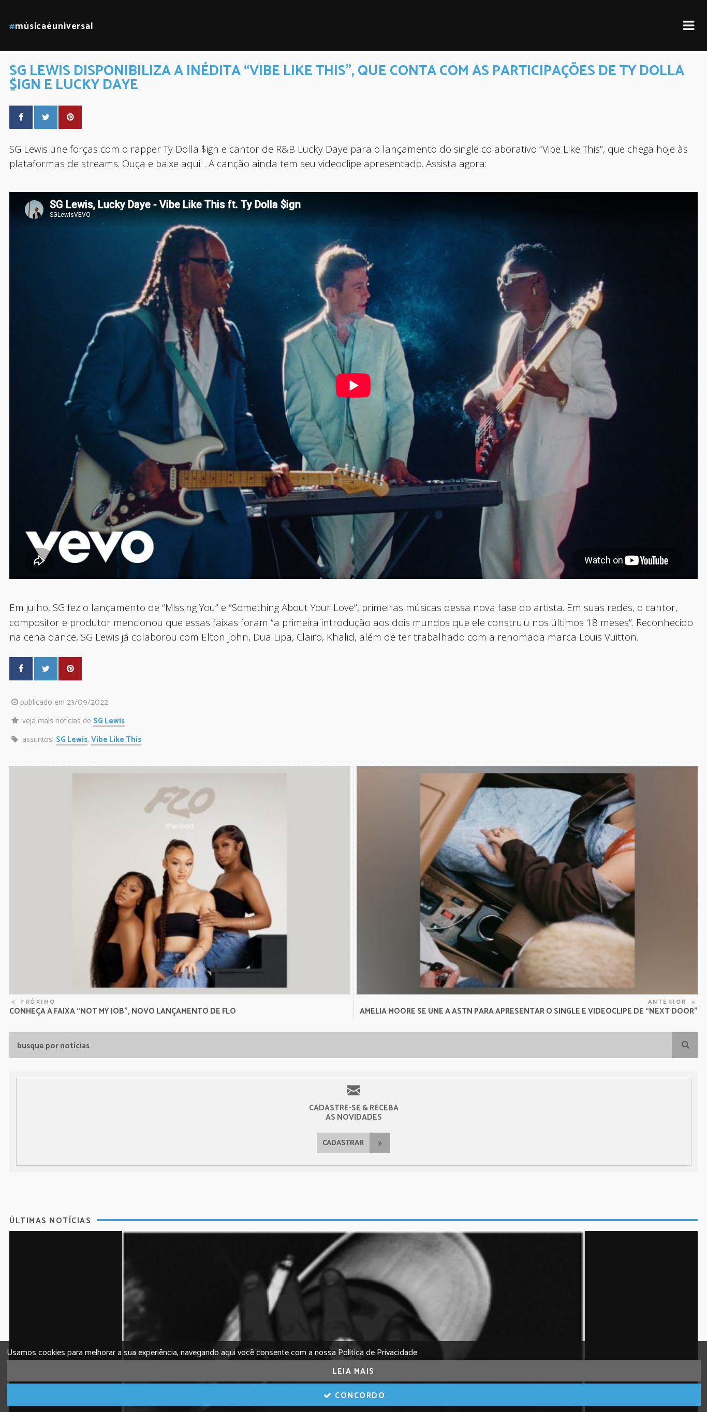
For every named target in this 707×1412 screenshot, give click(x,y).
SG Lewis (109, 721)
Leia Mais (353, 1371)
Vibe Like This (571, 148)
